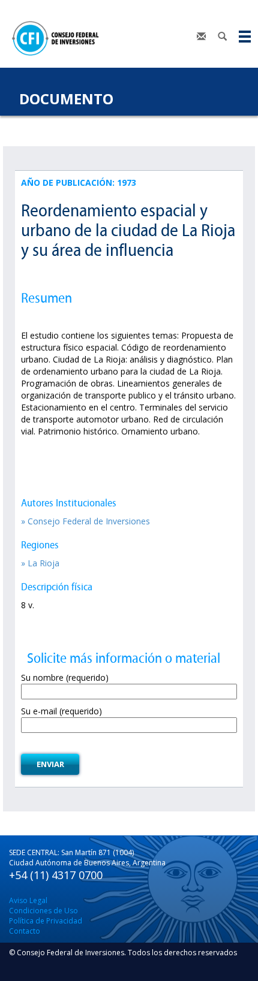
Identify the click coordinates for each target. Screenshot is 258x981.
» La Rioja (40, 563)
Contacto (24, 931)
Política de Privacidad (45, 921)
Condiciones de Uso (43, 910)
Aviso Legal (28, 900)
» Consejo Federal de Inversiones (85, 521)
